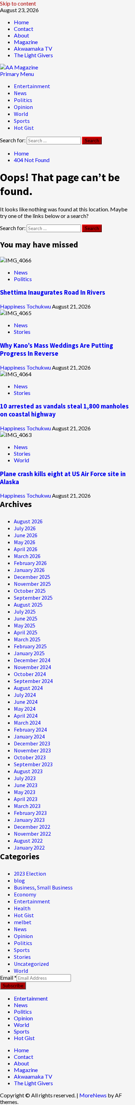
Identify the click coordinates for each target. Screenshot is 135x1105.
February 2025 (30, 646)
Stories (22, 331)
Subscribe (13, 985)
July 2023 (25, 778)
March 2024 (27, 722)
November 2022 (32, 833)
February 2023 (30, 812)
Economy (25, 894)
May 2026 (24, 542)
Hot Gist (24, 127)
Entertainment (32, 86)
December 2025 (32, 576)
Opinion (23, 106)
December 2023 (32, 743)
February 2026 (30, 562)
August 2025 (28, 604)
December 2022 (32, 826)
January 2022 (29, 847)
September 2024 (33, 680)
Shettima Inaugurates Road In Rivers (52, 292)
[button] (17, 73)
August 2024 (28, 687)
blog (19, 880)
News (20, 93)
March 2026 (27, 555)
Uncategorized (31, 963)
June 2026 (25, 535)
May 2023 (24, 791)
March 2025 (27, 639)
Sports (22, 120)
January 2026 (29, 569)
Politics (23, 99)
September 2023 (33, 764)
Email (8, 977)
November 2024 (32, 667)
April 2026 (25, 549)
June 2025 (25, 618)
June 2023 (25, 785)
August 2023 (28, 771)
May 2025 (24, 625)
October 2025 (30, 590)
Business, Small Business (43, 887)
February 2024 (30, 729)
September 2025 (33, 597)
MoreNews (93, 1095)
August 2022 (28, 840)
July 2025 (25, 611)
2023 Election (30, 873)
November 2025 (32, 583)
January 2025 (29, 653)
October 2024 (30, 673)
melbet (23, 922)
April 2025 (25, 632)
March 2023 (27, 805)
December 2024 (32, 660)
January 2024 (29, 736)
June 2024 (25, 701)
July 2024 (25, 694)
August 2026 (28, 521)
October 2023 (30, 757)
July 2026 (25, 528)
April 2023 (25, 798)
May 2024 (24, 708)
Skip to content (18, 3)
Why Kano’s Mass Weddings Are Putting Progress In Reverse (56, 349)
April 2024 (25, 715)
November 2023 (32, 750)
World (21, 113)
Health (22, 908)
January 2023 (29, 819)
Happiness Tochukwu (26, 306)
